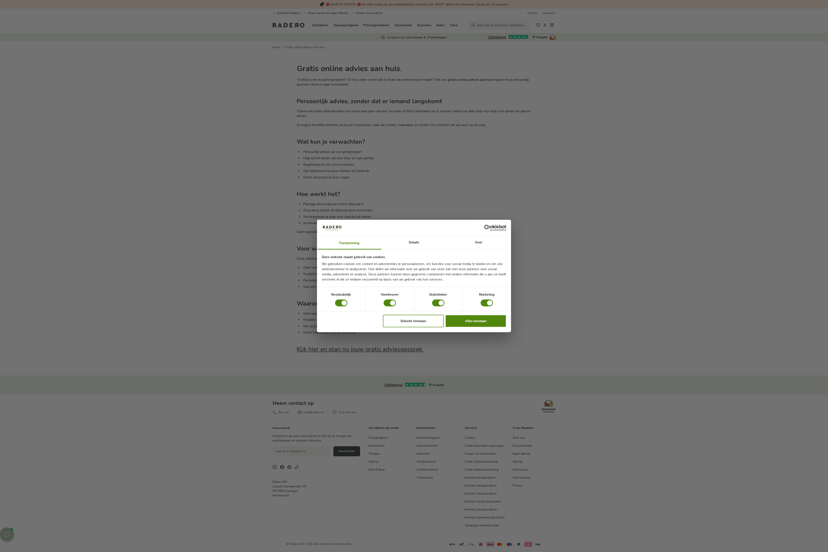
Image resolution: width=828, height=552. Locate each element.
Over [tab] (478, 242)
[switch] (390, 302)
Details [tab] (414, 242)
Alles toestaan (475, 321)
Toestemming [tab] (349, 243)
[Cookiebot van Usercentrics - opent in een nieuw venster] (487, 228)
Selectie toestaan (413, 321)
